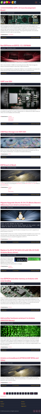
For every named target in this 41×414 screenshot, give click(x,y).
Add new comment (35, 37)
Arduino (10, 116)
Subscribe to (3, 396)
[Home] (8, 2)
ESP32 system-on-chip (30, 183)
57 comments (15, 385)
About (1, 401)
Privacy (2, 406)
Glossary (23, 403)
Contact (2, 403)
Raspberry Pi (11, 118)
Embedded (10, 34)
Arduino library (5, 185)
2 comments (15, 270)
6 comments (15, 194)
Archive (22, 401)
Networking (10, 119)
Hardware (10, 267)
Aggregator (23, 406)
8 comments (15, 242)
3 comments (15, 123)
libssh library (19, 183)
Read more (3, 37)
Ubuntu (10, 239)
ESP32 (9, 154)
